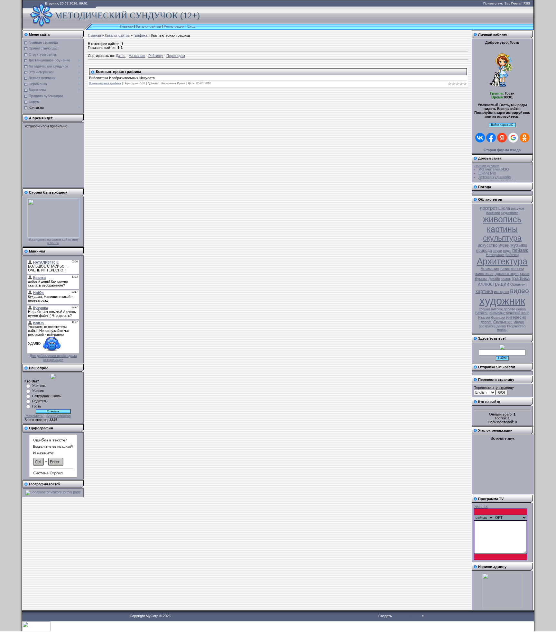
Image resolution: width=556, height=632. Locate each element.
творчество (516, 326)
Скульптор (503, 322)
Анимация (490, 269)
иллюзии (493, 213)
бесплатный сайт (407, 616)
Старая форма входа (502, 150)
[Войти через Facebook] (491, 137)
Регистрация (174, 26)
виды (507, 250)
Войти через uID (502, 124)
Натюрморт (495, 255)
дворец (486, 322)
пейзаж (520, 250)
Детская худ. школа (494, 175)
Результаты (33, 416)
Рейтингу (155, 56)
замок (506, 279)
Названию (137, 56)
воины (502, 330)
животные (484, 273)
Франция (498, 317)
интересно (516, 317)
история (501, 291)
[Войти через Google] (513, 138)
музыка (518, 245)
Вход (191, 26)
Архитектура (502, 261)
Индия (519, 322)
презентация (507, 273)
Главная (126, 26)
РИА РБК (481, 506)
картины (502, 229)
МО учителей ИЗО (493, 167)
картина (484, 291)
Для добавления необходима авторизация (53, 358)
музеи (503, 245)
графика (521, 278)
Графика (140, 35)
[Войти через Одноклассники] (524, 137)
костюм (517, 269)
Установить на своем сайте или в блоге (53, 241)
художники (509, 213)
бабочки (512, 255)
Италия (484, 317)
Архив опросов (58, 416)
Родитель (40, 401)
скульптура (502, 238)
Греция (484, 309)
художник (502, 301)
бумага (481, 279)
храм (524, 273)
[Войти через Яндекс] (502, 137)
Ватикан (481, 313)
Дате (120, 56)
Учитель (39, 386)
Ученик (38, 391)
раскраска (487, 326)
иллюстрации (493, 284)
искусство (487, 245)
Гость (36, 406)
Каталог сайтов (148, 26)
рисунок (517, 208)
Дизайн (494, 279)
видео (519, 291)
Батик (505, 269)
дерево (509, 309)
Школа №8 (487, 171)
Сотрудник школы (46, 396)
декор (501, 326)
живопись (502, 219)
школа (504, 208)
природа (484, 250)
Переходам (175, 56)
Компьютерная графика (118, 71)
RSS (527, 3)
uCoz (429, 616)
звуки (497, 250)
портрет (488, 208)
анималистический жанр (509, 313)
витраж (497, 309)
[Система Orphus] (53, 476)
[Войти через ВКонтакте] (480, 137)
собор (521, 309)
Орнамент (518, 284)
